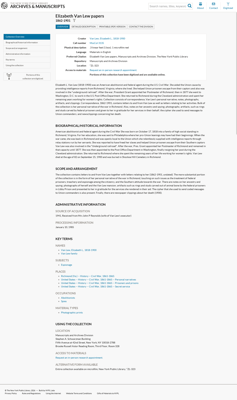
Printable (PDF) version (112, 27)
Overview (62, 27)
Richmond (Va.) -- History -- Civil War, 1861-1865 (87, 276)
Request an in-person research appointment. (113, 70)
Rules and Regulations (31, 393)
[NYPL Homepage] (4, 6)
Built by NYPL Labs (47, 390)
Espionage (66, 264)
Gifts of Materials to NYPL (108, 393)
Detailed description (84, 27)
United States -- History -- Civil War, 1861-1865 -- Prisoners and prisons (99, 283)
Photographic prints (72, 312)
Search (190, 6)
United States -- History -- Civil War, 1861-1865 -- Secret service (95, 286)
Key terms (10, 59)
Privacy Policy (11, 393)
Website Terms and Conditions (79, 393)
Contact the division (141, 27)
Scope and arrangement (16, 48)
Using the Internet (53, 393)
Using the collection (15, 65)
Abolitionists (68, 297)
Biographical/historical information (22, 42)
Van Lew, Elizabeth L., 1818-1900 (107, 38)
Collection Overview (15, 37)
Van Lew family (69, 253)
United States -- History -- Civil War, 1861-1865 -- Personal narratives (98, 279)
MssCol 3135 (97, 43)
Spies (64, 301)
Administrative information (18, 54)
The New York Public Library (18, 390)
